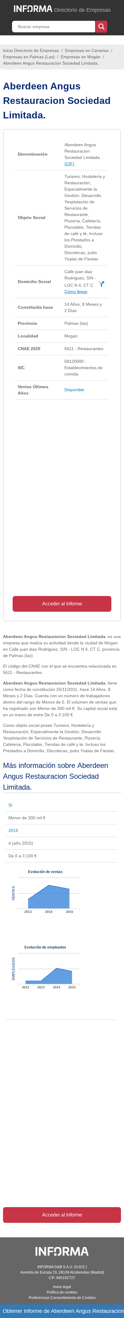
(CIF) (69, 163)
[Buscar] (101, 26)
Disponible (74, 389)
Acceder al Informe (62, 603)
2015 (13, 830)
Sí (10, 805)
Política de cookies (62, 1292)
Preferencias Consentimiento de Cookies (62, 1298)
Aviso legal (62, 1287)
